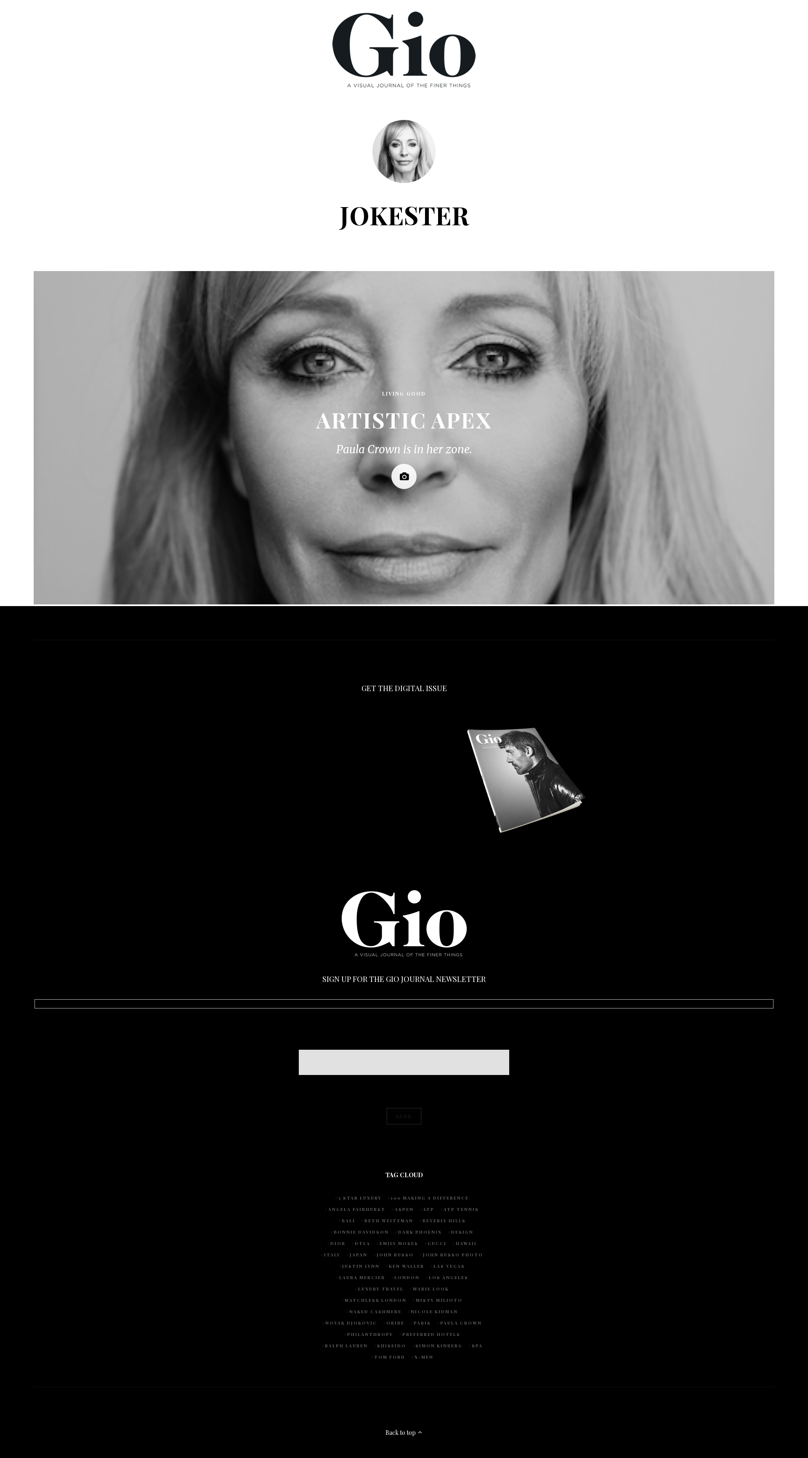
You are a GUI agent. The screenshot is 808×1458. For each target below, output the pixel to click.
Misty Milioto (439, 1300)
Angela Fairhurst (356, 1209)
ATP (428, 1209)
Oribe (395, 1323)
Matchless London (376, 1300)
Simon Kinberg (438, 1346)
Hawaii (466, 1243)
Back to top (401, 1433)
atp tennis (461, 1209)
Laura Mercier (362, 1277)
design (462, 1232)
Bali (348, 1221)
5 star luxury (360, 1198)
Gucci (437, 1243)
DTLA (362, 1243)
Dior (338, 1243)
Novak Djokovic (351, 1323)
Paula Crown (461, 1323)
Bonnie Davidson (361, 1232)
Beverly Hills (444, 1221)
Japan (358, 1255)
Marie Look (431, 1289)
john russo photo (453, 1255)
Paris (422, 1323)
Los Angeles (448, 1277)
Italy (332, 1255)
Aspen (404, 1209)
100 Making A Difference (430, 1198)
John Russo (395, 1255)
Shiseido (391, 1346)
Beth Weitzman (388, 1221)
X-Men (424, 1357)
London (407, 1277)
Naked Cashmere (375, 1311)
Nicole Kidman (434, 1311)
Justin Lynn (361, 1266)
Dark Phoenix (420, 1232)
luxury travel (381, 1289)
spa (477, 1346)
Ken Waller (406, 1266)
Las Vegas (449, 1266)
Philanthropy (370, 1334)
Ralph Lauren (346, 1346)
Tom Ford (389, 1357)
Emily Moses (399, 1243)
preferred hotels (431, 1334)
